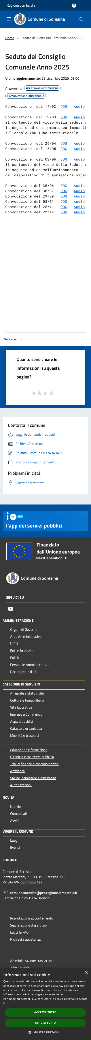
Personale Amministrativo (29, 664)
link (5, 1003)
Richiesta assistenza (25, 939)
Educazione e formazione (28, 749)
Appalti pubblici (21, 721)
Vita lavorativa (21, 707)
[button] (45, 1032)
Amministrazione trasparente (32, 960)
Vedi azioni (11, 339)
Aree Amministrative (26, 636)
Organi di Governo (23, 629)
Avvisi (14, 820)
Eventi (15, 847)
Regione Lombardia (21, 5)
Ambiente (17, 770)
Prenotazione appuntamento (31, 918)
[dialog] (45, 1004)
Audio (79, 117)
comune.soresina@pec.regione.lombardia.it (43, 892)
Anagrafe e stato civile (27, 693)
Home (9, 37)
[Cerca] (81, 19)
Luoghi (15, 840)
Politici (15, 657)
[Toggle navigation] (8, 19)
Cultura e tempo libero (27, 700)
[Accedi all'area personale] (74, 5)
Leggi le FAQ (19, 932)
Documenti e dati (23, 671)
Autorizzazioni (21, 785)
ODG (64, 106)
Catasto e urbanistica (26, 728)
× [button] (86, 972)
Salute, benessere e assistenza (33, 777)
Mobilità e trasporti (24, 735)
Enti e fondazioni (22, 650)
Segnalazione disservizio (28, 925)
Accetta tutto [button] (45, 1012)
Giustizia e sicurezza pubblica (32, 756)
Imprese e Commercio (26, 714)
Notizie (15, 806)
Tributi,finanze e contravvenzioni (34, 763)
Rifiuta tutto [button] (45, 1023)
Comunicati (18, 813)
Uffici (14, 643)
